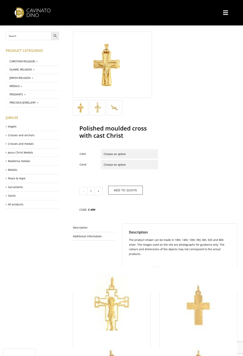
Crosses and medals (21, 144)
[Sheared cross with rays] (198, 305)
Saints (12, 195)
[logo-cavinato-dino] (32, 9)
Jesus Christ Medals (20, 152)
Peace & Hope (16, 178)
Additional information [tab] (87, 236)
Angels (12, 126)
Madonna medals (19, 161)
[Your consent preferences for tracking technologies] (19, 352)
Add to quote (125, 190)
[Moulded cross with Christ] (112, 305)
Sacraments (15, 187)
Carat (83, 164)
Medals (12, 170)
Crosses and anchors (21, 135)
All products (15, 204)
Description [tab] (80, 227)
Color (83, 154)
